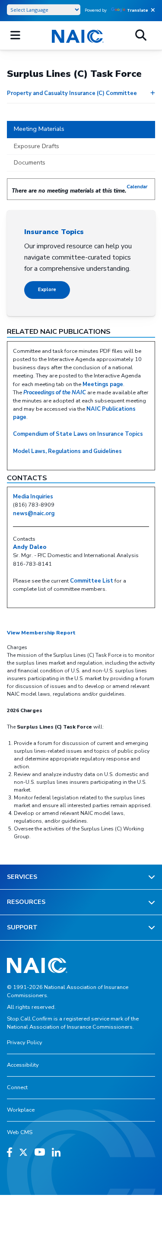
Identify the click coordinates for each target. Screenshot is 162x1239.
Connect (17, 1087)
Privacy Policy (24, 1042)
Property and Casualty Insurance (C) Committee (72, 93)
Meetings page (103, 384)
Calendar (137, 186)
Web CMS (19, 1132)
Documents (29, 162)
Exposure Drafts (36, 146)
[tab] (81, 129)
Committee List (91, 581)
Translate (137, 10)
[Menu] (15, 35)
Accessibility (23, 1065)
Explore (47, 289)
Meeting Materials (39, 128)
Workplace (21, 1110)
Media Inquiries (33, 497)
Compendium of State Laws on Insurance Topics (78, 434)
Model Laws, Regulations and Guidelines (67, 451)
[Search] (140, 35)
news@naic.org (33, 513)
